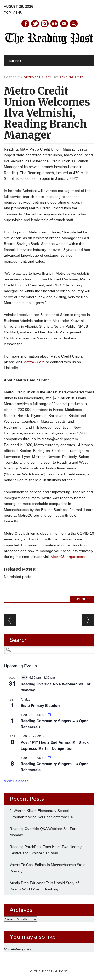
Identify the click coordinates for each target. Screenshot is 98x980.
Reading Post (71, 77)
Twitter (35, 23)
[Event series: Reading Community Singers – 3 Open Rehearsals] (49, 714)
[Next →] (88, 620)
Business (82, 599)
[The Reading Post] (49, 43)
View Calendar (16, 780)
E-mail (64, 24)
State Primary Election (40, 705)
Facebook (25, 23)
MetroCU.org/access (68, 557)
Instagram (45, 23)
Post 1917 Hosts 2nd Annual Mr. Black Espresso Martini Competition (55, 745)
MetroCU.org (34, 362)
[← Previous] (10, 620)
